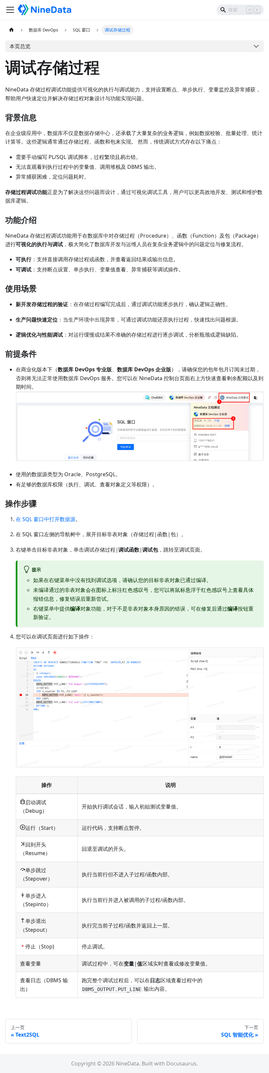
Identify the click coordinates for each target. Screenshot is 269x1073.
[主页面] (11, 30)
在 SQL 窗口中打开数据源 (45, 519)
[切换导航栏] (10, 10)
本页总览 (20, 46)
